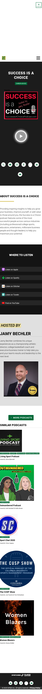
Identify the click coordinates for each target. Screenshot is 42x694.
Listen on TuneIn (12, 295)
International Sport (32, 453)
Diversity (13, 453)
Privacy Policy (35, 688)
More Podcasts (22, 417)
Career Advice (21, 83)
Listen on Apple (11, 270)
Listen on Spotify (12, 278)
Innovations (21, 453)
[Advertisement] (21, 31)
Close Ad (39, 6)
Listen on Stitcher (12, 286)
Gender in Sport (15, 637)
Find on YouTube (12, 303)
